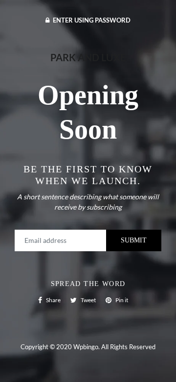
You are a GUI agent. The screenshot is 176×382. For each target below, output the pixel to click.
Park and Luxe (88, 57)
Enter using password (91, 20)
